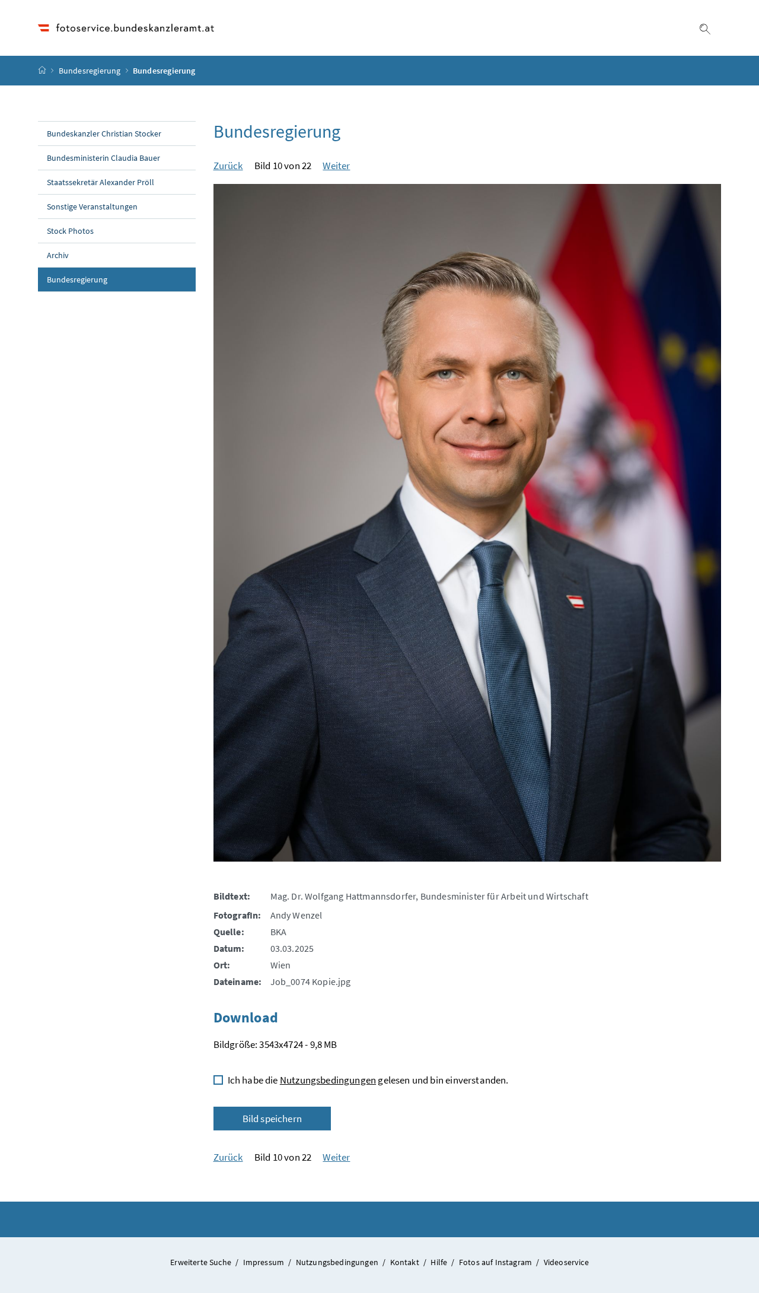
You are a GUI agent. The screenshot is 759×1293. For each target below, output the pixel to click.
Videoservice (566, 1262)
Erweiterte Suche (201, 1262)
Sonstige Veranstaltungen (92, 206)
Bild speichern (272, 1118)
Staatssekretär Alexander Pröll (100, 182)
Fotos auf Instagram (496, 1262)
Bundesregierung (90, 70)
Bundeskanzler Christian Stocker (104, 133)
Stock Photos (70, 230)
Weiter (336, 165)
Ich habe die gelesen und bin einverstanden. (368, 1079)
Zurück (228, 165)
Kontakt (405, 1262)
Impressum (264, 1262)
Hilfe (439, 1262)
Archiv (58, 255)
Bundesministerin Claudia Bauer (103, 158)
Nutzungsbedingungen (328, 1079)
